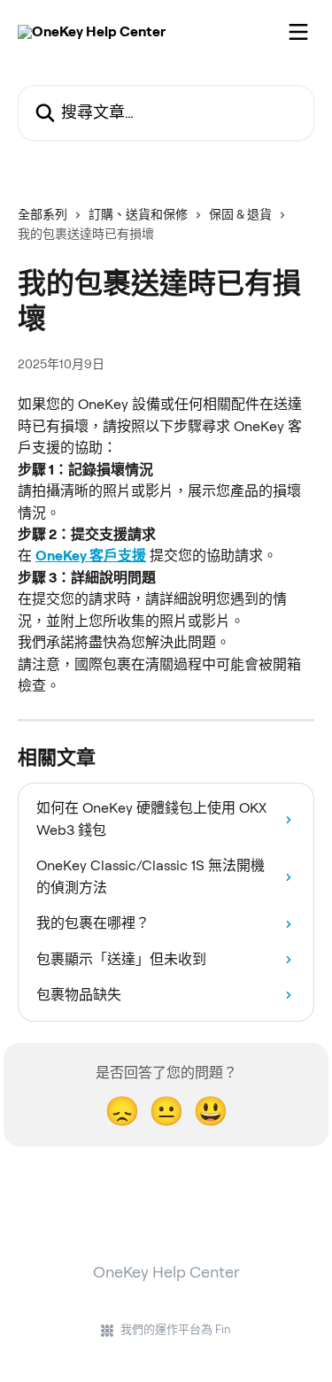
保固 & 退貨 (240, 214)
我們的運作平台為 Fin (175, 1329)
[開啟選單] (298, 31)
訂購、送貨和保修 (138, 214)
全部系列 (42, 214)
